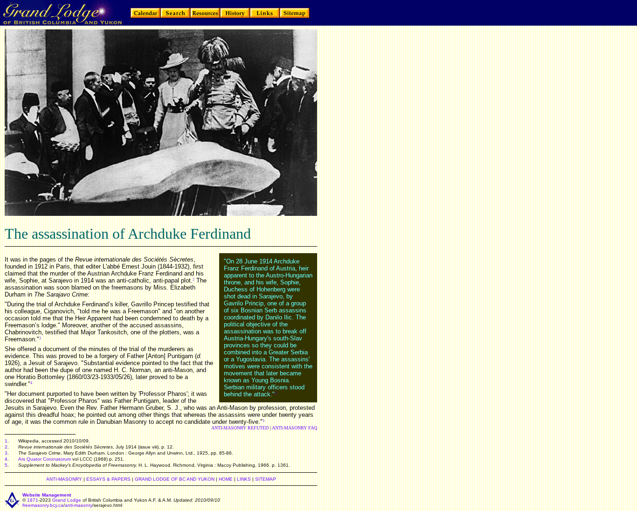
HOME (226, 479)
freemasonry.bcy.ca (42, 505)
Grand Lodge (66, 500)
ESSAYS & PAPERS (108, 479)
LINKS (244, 479)
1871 (32, 500)
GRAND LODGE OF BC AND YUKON (175, 479)
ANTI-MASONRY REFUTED (240, 427)
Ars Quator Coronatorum (44, 459)
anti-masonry (78, 505)
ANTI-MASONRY (64, 479)
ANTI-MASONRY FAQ (294, 427)
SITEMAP (265, 479)
